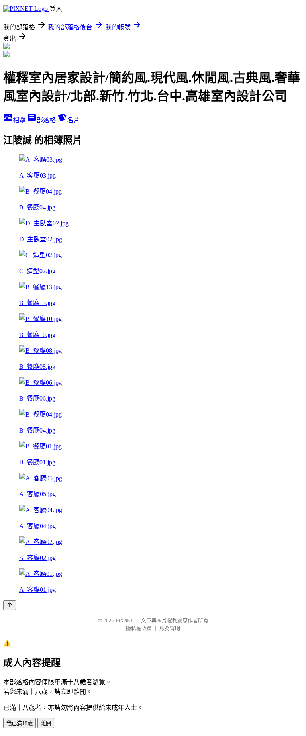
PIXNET (124, 620)
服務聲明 (169, 628)
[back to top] (9, 605)
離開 (46, 723)
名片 (73, 120)
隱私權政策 (139, 628)
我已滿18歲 (19, 723)
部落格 (47, 120)
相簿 (20, 120)
